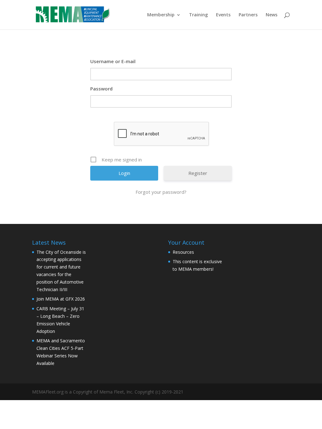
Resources (183, 252)
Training (198, 15)
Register (197, 173)
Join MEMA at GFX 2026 (60, 299)
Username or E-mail (113, 61)
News (271, 15)
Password (101, 88)
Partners (248, 15)
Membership (161, 15)
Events (223, 15)
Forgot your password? (161, 192)
